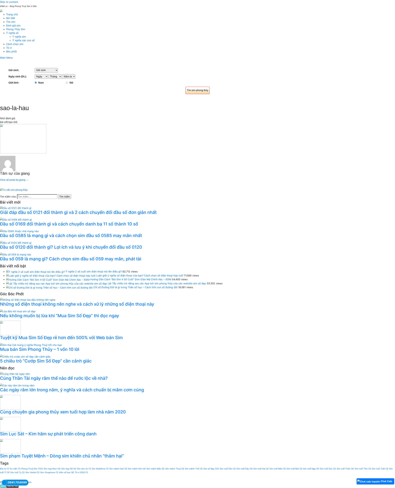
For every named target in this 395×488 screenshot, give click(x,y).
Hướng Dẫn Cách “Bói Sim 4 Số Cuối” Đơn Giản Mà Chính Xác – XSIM (130, 279)
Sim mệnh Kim (137, 468)
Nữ (71, 82)
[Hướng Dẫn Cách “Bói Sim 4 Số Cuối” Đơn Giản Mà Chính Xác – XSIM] (47, 279)
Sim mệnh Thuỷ (174, 468)
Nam (41, 82)
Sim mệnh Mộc (155, 468)
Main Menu (6, 57)
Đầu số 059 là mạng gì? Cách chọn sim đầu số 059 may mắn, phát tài (70, 258)
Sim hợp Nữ (68, 468)
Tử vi (9, 47)
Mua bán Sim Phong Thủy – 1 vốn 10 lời (39, 349)
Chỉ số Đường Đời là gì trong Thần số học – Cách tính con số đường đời (135, 287)
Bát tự (4, 468)
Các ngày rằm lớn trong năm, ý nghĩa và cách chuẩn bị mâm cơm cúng (72, 389)
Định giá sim (13, 25)
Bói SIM (10, 18)
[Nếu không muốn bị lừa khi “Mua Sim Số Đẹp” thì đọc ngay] (17, 311)
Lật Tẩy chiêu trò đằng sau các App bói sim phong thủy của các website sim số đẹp (157, 283)
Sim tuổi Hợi (261, 468)
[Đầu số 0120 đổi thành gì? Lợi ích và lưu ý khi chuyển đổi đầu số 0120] (15, 242)
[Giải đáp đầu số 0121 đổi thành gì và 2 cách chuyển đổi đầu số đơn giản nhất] (15, 207)
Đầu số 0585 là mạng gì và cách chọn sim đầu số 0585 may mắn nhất (71, 235)
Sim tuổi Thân (345, 468)
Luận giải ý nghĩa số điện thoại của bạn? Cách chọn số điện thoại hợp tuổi (139, 275)
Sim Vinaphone (49, 472)
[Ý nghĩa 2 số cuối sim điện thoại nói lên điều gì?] (35, 271)
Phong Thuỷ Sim (32, 468)
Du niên (15, 468)
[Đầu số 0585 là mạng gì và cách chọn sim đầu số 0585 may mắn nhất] (19, 230)
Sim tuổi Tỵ (17, 472)
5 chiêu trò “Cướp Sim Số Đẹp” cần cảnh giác (46, 361)
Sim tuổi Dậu (245, 468)
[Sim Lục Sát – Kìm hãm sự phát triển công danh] (10, 423)
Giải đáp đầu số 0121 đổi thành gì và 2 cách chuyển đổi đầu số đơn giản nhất (78, 212)
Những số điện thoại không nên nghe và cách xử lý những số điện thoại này (77, 304)
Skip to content (9, 1)
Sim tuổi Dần (228, 468)
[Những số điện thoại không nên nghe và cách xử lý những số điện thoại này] (27, 299)
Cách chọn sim (14, 44)
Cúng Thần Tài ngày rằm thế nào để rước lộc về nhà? (54, 378)
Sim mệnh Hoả (118, 468)
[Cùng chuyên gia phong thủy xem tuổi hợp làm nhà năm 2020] (10, 402)
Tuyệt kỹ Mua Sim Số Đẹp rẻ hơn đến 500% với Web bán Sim (61, 337)
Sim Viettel (32, 472)
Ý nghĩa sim (19, 36)
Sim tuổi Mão (278, 468)
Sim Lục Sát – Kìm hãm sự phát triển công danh (48, 433)
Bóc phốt (11, 51)
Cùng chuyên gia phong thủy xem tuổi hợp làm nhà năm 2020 (63, 411)
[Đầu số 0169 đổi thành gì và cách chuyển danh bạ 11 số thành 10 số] (16, 219)
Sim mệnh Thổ (194, 468)
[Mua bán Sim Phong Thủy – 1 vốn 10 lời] (31, 344)
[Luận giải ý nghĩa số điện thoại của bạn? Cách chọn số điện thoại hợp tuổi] (51, 275)
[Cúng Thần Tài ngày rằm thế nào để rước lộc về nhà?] (15, 373)
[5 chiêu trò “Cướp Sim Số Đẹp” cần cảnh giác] (25, 356)
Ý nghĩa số (12, 32)
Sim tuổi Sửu (328, 468)
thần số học (66, 472)
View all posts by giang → (14, 180)
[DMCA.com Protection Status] (9, 485)
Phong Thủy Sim (15, 29)
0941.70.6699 (17, 482)
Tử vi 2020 (81, 472)
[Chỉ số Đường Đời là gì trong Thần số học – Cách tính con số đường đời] (49, 287)
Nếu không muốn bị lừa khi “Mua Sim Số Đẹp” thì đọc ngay (59, 315)
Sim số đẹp (211, 468)
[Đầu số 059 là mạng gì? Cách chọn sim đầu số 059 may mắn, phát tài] (15, 254)
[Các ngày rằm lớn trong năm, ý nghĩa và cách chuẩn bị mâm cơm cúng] (17, 385)
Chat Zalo (386, 481)
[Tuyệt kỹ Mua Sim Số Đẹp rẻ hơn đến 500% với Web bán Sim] (10, 327)
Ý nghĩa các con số (23, 40)
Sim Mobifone (100, 468)
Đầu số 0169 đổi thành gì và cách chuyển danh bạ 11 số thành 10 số (69, 224)
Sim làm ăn (84, 468)
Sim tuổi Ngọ (311, 468)
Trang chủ (12, 14)
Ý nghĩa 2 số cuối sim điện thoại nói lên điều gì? (94, 271)
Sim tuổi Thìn (363, 468)
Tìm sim (10, 21)
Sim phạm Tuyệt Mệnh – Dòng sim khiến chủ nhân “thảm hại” (62, 456)
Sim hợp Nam (52, 468)
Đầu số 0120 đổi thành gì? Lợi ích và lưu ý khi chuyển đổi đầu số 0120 (71, 247)
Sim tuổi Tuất (380, 468)
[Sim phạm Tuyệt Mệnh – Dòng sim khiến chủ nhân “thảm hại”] (10, 446)
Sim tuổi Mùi (294, 468)
